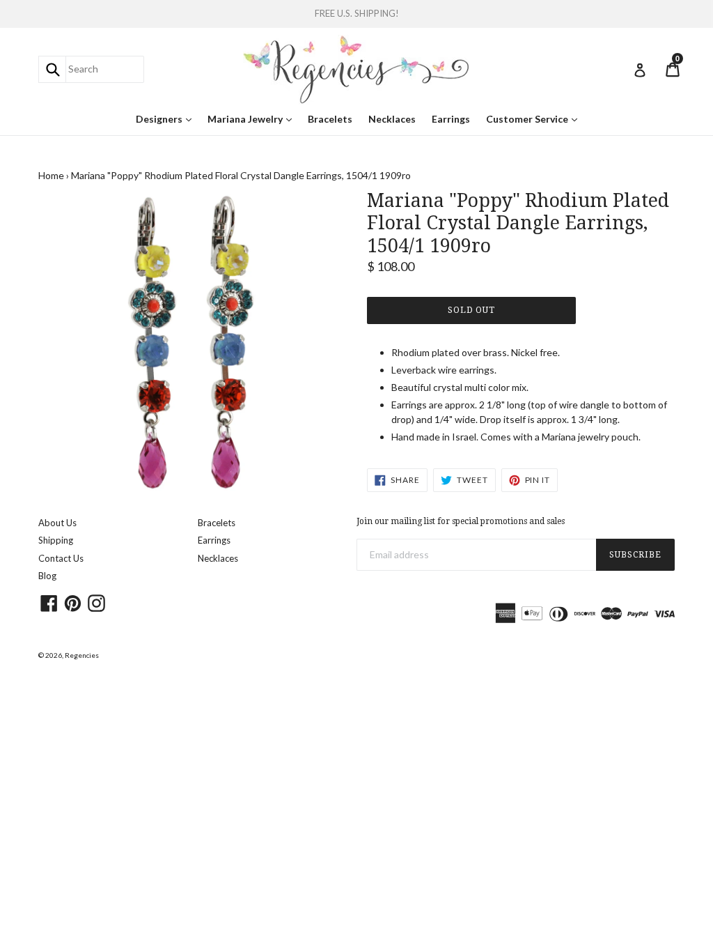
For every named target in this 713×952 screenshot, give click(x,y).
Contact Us (61, 558)
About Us (57, 522)
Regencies (82, 655)
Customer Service (535, 118)
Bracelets (330, 119)
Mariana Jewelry (253, 118)
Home (51, 175)
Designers (167, 118)
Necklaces (392, 119)
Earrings (451, 119)
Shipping (55, 540)
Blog (47, 575)
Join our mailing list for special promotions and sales (460, 521)
